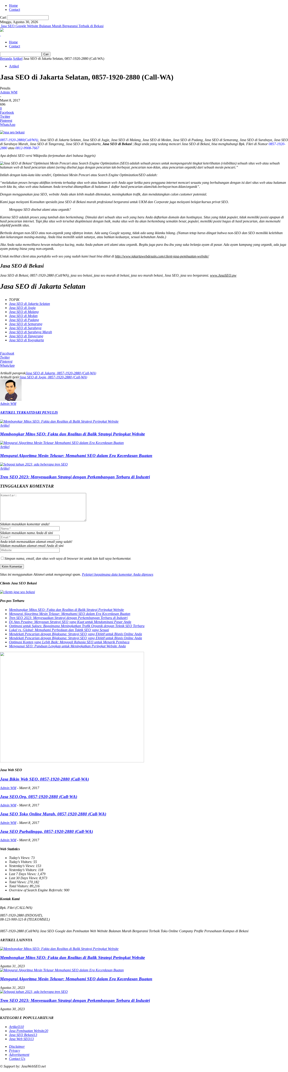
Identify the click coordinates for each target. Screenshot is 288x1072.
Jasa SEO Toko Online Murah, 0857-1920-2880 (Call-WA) (53, 814)
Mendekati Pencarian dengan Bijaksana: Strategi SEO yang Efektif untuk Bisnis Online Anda (75, 634)
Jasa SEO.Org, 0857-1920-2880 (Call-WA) (38, 796)
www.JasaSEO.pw (223, 275)
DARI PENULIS (45, 412)
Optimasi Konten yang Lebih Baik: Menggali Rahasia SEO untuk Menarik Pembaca (69, 642)
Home (13, 5)
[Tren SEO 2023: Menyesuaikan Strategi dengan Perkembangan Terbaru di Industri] (34, 464)
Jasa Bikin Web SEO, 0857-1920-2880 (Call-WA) (44, 779)
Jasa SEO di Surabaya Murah (30, 332)
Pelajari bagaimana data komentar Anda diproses (117, 574)
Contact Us (17, 1059)
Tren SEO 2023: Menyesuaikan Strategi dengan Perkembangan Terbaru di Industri (75, 477)
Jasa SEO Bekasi (23, 1035)
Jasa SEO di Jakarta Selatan (29, 304)
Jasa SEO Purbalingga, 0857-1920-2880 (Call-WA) (46, 831)
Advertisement (19, 1054)
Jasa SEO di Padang (24, 320)
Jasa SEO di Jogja (22, 308)
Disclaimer (17, 1046)
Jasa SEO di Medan (23, 316)
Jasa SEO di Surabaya (25, 328)
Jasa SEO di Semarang (25, 324)
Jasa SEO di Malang (24, 312)
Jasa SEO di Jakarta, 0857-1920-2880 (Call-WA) (61, 373)
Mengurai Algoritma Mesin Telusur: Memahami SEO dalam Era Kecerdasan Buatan (76, 455)
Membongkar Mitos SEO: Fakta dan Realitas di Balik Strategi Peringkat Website (72, 434)
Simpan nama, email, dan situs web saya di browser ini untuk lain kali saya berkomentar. (67, 558)
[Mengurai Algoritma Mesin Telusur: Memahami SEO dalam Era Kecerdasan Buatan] (62, 443)
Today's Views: (20, 858)
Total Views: (18, 882)
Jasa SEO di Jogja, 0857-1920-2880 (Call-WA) (53, 377)
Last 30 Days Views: (24, 878)
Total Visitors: (19, 886)
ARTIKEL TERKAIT (16, 412)
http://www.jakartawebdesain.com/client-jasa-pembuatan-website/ (162, 256)
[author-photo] (11, 400)
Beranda (6, 58)
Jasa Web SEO (21, 1039)
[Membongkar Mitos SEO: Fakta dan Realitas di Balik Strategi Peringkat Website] (59, 421)
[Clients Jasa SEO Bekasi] (17, 592)
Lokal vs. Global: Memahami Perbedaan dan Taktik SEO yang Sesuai (59, 630)
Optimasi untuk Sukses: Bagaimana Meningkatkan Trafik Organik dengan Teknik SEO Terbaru (76, 626)
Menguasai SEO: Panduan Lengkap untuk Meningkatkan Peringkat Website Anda (67, 646)
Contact (14, 9)
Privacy (14, 1050)
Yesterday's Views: (22, 866)
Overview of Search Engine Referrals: (36, 890)
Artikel (17, 58)
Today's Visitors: (21, 862)
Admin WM (8, 92)
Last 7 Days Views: (23, 874)
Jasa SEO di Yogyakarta (26, 340)
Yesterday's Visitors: (23, 870)
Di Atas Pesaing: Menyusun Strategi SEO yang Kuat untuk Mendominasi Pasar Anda (70, 622)
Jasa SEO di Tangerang (26, 336)
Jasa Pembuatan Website (28, 1031)
